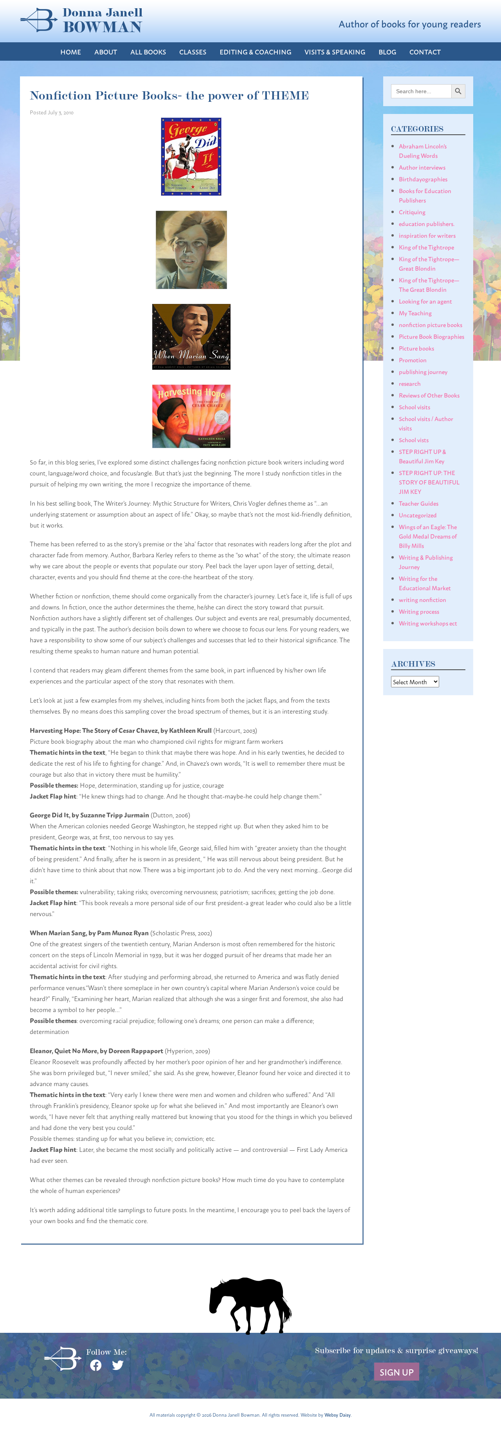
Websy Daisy (337, 1414)
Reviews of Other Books (429, 394)
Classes (192, 51)
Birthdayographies (423, 178)
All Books (148, 51)
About (105, 51)
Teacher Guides (418, 503)
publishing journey (423, 371)
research (410, 383)
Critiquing (412, 211)
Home (70, 51)
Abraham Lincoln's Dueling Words (423, 150)
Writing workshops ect (428, 622)
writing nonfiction (422, 599)
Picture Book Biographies (431, 336)
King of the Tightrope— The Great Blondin (429, 284)
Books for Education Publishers (425, 195)
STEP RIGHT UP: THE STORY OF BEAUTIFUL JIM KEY (429, 482)
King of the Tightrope (426, 246)
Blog (387, 51)
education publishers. (426, 223)
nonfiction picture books (430, 324)
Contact (425, 51)
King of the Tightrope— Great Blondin (429, 263)
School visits (414, 406)
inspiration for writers (427, 235)
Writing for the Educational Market (425, 582)
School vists (414, 439)
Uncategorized (418, 514)
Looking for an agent (425, 300)
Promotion (413, 359)
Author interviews (422, 167)
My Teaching (415, 312)
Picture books (416, 347)
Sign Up (397, 1371)
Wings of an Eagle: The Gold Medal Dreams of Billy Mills (428, 536)
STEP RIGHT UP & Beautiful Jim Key (422, 455)
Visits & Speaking (335, 51)
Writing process (419, 611)
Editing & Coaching (255, 51)
